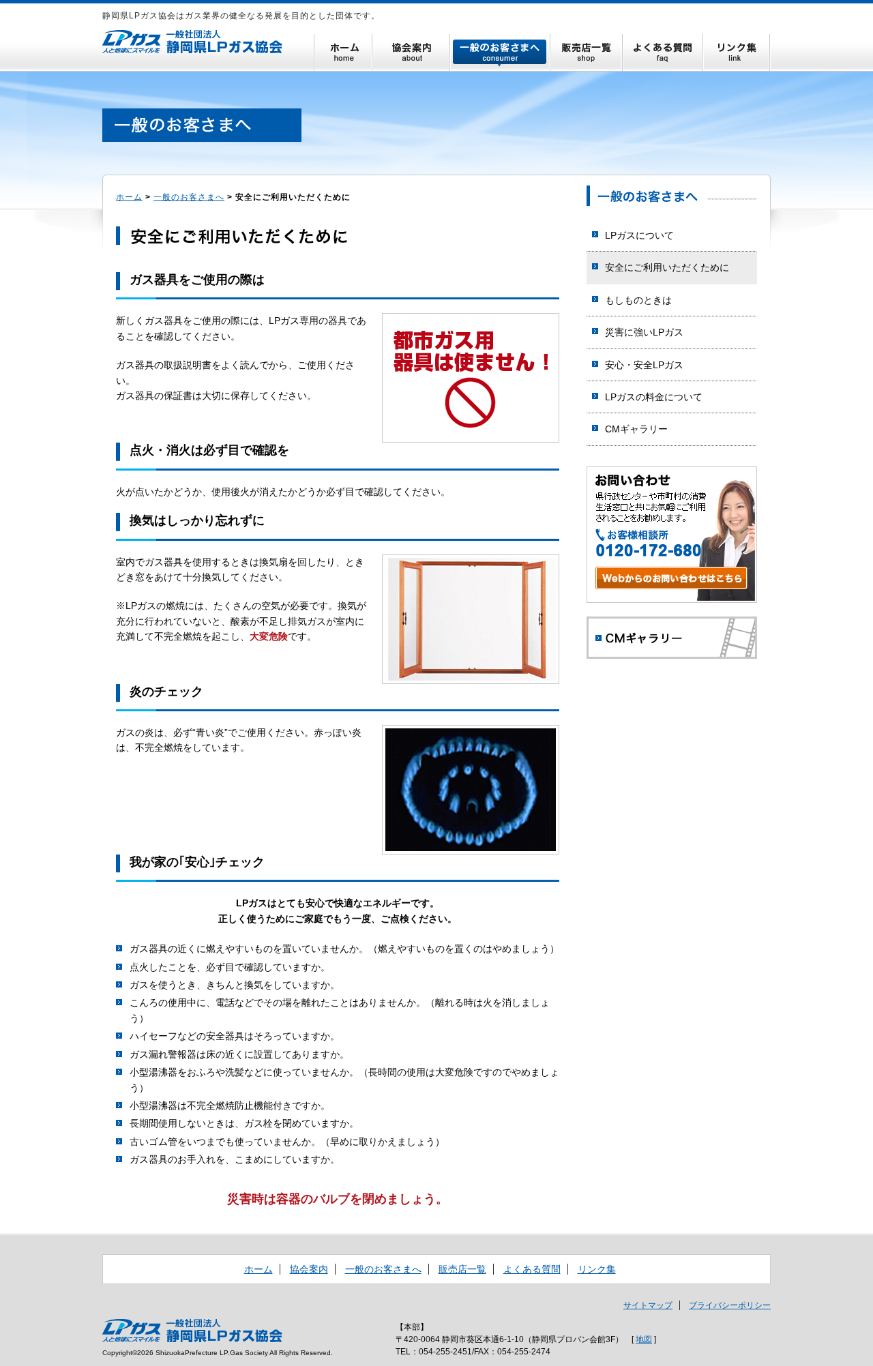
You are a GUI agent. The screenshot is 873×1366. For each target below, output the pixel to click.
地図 (644, 1339)
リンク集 (737, 53)
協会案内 (411, 53)
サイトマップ (647, 1305)
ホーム (343, 53)
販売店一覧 (586, 53)
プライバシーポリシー (730, 1305)
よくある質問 (663, 53)
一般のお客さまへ (500, 53)
